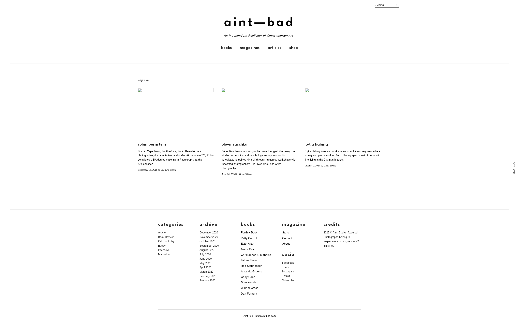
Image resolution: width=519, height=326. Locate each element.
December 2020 (208, 232)
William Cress (249, 287)
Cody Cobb (248, 277)
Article (162, 232)
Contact (287, 238)
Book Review (166, 237)
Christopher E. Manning (256, 254)
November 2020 (208, 237)
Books (226, 48)
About (286, 243)
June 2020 (205, 258)
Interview (163, 250)
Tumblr (286, 267)
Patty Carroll (249, 238)
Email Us (329, 245)
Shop (293, 48)
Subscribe (288, 280)
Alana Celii (247, 249)
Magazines (250, 48)
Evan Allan (247, 243)
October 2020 (207, 241)
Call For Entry (166, 241)
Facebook (288, 262)
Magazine (163, 254)
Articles (274, 48)
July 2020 (205, 254)
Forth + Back (249, 232)
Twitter (286, 275)
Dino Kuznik (248, 282)
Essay (162, 245)
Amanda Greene (251, 271)
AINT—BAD (259, 23)
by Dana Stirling (244, 174)
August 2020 (206, 250)
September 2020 (209, 245)
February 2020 (207, 276)
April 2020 (205, 267)
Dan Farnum (249, 293)
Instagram (288, 271)
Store (285, 232)
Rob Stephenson (251, 265)
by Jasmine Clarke (167, 170)
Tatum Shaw (249, 260)
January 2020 (207, 280)
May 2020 (205, 263)
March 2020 (206, 271)
